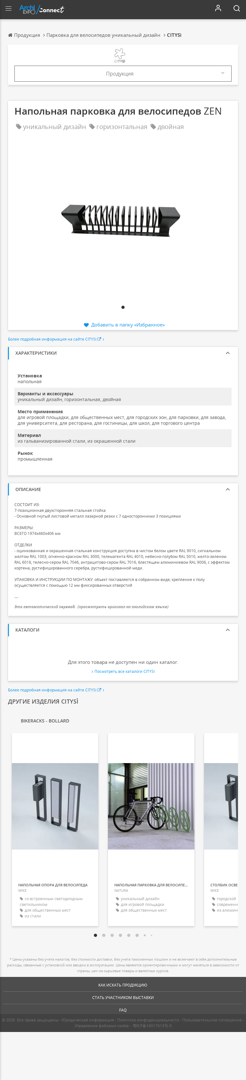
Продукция (120, 73)
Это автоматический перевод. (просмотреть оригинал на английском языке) (91, 606)
